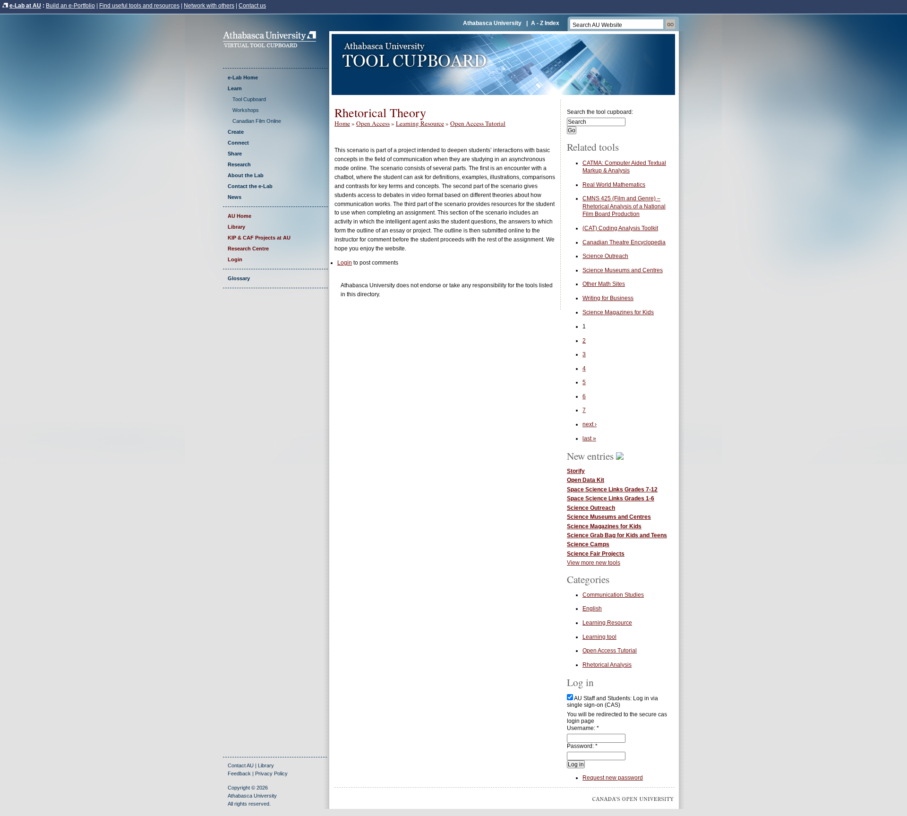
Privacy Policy (271, 773)
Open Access (373, 123)
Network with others (209, 5)
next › (589, 424)
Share (235, 153)
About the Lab (246, 175)
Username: (583, 728)
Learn (235, 88)
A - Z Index (545, 23)
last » (589, 438)
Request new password (612, 777)
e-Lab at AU (25, 5)
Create (236, 132)
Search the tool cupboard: (600, 112)
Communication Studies (613, 595)
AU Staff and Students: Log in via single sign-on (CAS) (612, 701)
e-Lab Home (243, 77)
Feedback (239, 773)
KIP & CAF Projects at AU (259, 238)
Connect (238, 143)
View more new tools (593, 562)
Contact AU (241, 765)
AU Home (239, 216)
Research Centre (248, 248)
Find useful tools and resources (139, 5)
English (592, 608)
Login (235, 259)
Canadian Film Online (256, 121)
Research (239, 164)
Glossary (239, 278)
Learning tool (599, 637)
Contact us (252, 5)
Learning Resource (420, 123)
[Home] (272, 45)
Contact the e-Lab (250, 186)
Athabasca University (492, 23)
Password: (582, 746)
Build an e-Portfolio (70, 5)
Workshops (245, 110)
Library (236, 227)
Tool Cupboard (249, 99)
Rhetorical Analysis (607, 664)
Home (342, 123)
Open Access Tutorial (477, 123)
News (234, 197)
